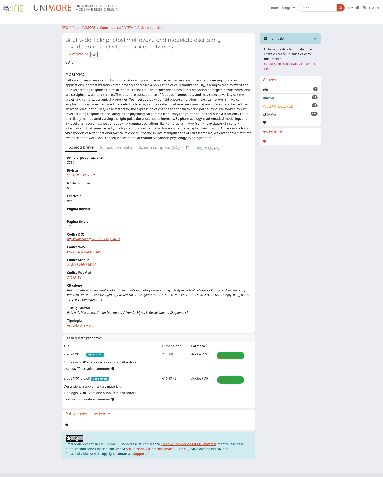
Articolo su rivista (150, 27)
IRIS (65, 27)
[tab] (188, 147)
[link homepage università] (76, 8)
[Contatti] (364, 8)
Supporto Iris (143, 453)
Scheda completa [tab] (116, 147)
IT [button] (349, 8)
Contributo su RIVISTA (116, 27)
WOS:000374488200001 (84, 252)
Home (274, 8)
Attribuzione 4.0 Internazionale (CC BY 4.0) (157, 449)
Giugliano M (77, 53)
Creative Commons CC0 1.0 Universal (188, 444)
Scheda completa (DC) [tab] (159, 147)
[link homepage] (14, 8)
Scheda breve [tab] (81, 147)
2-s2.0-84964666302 (81, 264)
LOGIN (374, 8)
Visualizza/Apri (230, 355)
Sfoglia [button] (287, 8)
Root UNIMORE (84, 27)
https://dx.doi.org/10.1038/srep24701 (93, 239)
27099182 (74, 277)
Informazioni (276, 38)
